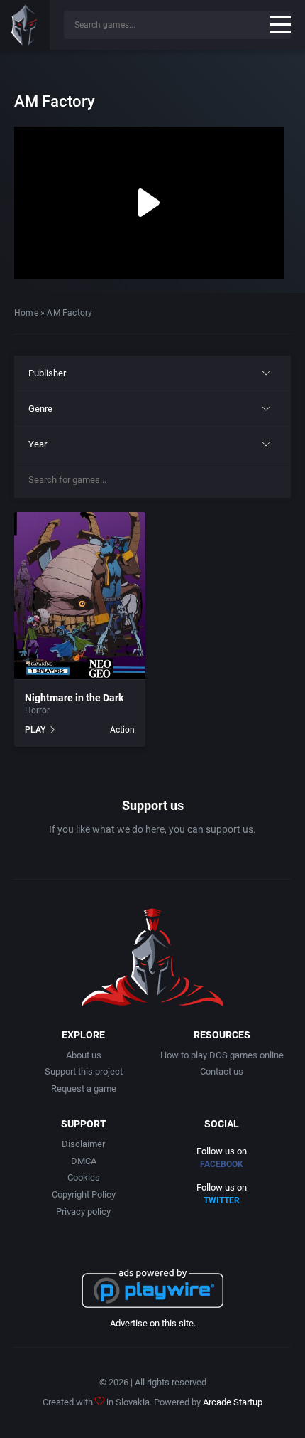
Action (122, 730)
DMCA (83, 1161)
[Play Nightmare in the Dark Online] (79, 596)
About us (83, 1055)
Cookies (83, 1177)
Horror (37, 710)
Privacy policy (83, 1211)
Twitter (222, 1200)
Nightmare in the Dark (74, 697)
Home (26, 313)
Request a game (83, 1088)
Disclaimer (83, 1144)
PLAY (35, 730)
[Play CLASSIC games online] (25, 25)
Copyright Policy (84, 1194)
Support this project (84, 1071)
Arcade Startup (232, 1402)
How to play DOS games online (222, 1055)
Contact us (221, 1071)
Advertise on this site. (153, 1323)
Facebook (221, 1164)
